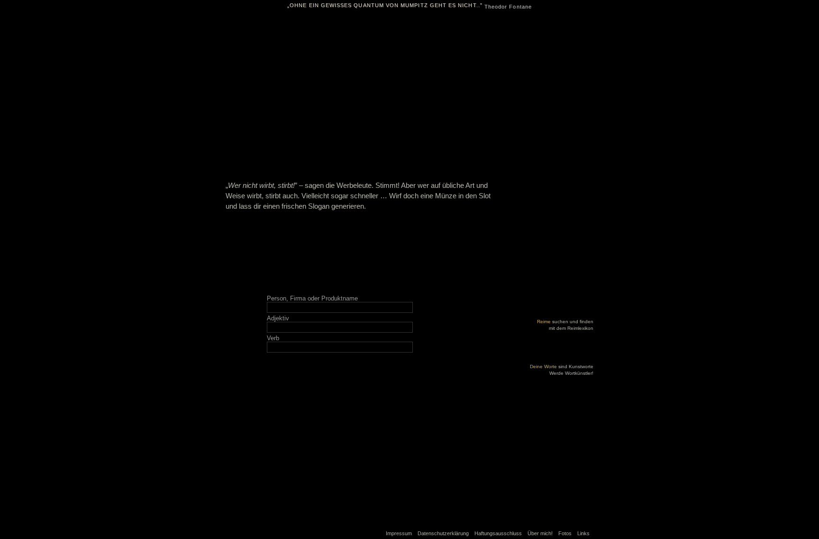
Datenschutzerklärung (443, 533)
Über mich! (540, 533)
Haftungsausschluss (498, 533)
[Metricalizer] (543, 218)
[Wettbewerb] (543, 295)
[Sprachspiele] (543, 281)
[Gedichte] (543, 266)
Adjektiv (278, 318)
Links (583, 533)
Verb (273, 338)
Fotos (565, 533)
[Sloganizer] (543, 205)
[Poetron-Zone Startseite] (409, 78)
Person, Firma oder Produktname (312, 298)
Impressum (399, 533)
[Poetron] (543, 189)
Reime (544, 321)
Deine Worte (543, 366)
